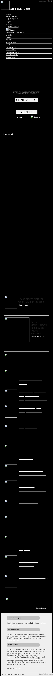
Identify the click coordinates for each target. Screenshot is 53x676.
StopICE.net (11, 657)
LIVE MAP (13, 19)
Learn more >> (25, 305)
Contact (9, 37)
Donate (9, 35)
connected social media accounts (18, 659)
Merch (8, 45)
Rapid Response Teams (15, 32)
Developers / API (11, 47)
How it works (8, 134)
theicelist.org (41, 608)
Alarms (12, 30)
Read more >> (37, 337)
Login (8, 21)
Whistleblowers (11, 57)
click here (18, 117)
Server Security (11, 42)
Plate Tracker (13, 27)
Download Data (11, 50)
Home (8, 14)
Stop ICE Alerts (20, 8)
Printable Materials (12, 52)
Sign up (9, 24)
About (8, 40)
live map (37, 117)
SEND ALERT (26, 100)
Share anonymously (14, 640)
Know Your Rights (12, 55)
